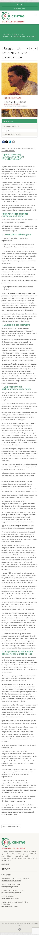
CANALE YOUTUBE (19, 8)
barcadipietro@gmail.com (10, 887)
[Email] (13, 141)
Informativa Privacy (32, 923)
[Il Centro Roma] (13, 17)
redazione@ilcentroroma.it (10, 906)
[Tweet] (6, 141)
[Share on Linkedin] (10, 141)
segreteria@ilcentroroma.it (10, 898)
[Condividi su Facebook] (3, 141)
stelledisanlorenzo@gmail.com (11, 881)
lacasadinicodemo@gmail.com (11, 892)
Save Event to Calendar (11, 826)
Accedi (20, 925)
